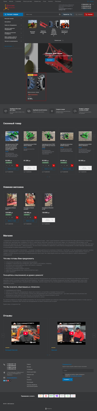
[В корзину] (17, 165)
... (63, 1)
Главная (5, 1)
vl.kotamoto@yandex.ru (12, 377)
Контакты (50, 1)
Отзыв (44, 1)
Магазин (11, 1)
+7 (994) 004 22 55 (11, 368)
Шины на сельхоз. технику (33, 92)
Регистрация (58, 1)
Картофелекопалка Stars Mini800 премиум (66, 145)
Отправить (66, 379)
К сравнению (10, 171)
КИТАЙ (6, 151)
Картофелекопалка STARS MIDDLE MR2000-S (85, 145)
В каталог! (36, 60)
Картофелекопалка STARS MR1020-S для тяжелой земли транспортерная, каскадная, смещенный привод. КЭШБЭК (11, 147)
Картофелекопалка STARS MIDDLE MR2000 (30, 145)
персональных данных (76, 376)
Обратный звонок (87, 9)
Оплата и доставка (27, 1)
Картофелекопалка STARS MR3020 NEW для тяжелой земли (48, 146)
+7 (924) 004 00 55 (86, 6)
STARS (25, 147)
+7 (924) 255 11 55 (86, 4)
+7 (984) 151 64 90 (86, 8)
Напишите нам (37, 1)
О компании (18, 1)
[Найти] (59, 14)
